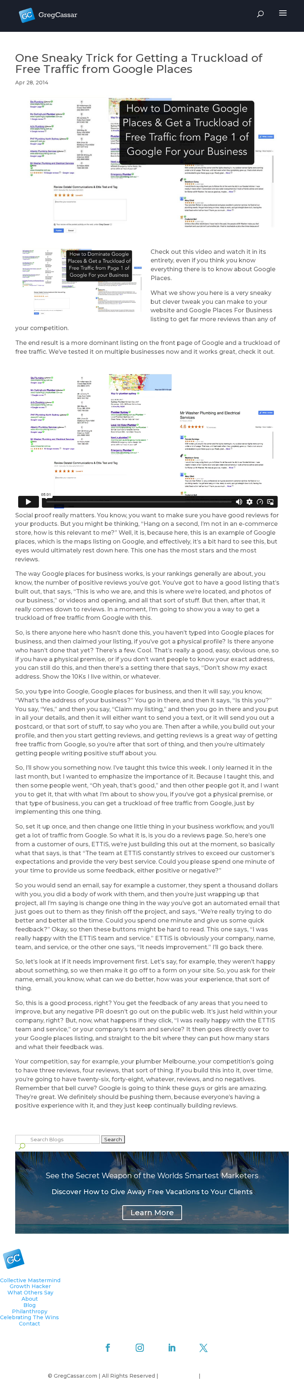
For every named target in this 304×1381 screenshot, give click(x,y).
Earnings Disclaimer (229, 1375)
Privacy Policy (179, 1375)
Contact (29, 1323)
